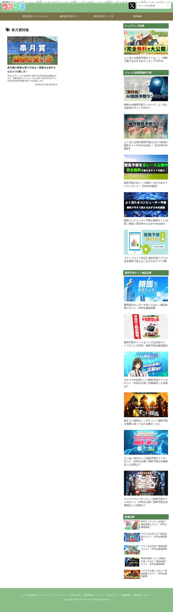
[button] (168, 5)
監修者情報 (126, 595)
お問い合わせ (75, 595)
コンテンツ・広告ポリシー (107, 595)
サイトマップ (61, 595)
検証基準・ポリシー (142, 595)
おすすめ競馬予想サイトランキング (37, 595)
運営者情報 (88, 595)
